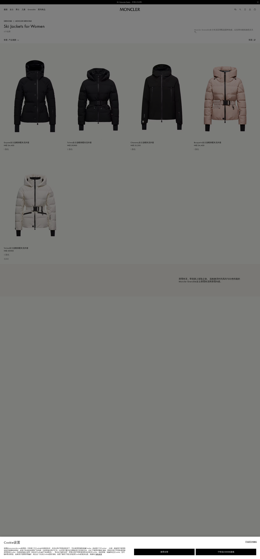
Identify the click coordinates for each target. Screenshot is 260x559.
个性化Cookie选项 (226, 552)
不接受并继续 (251, 542)
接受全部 (164, 552)
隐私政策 (98, 554)
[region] (130, 548)
